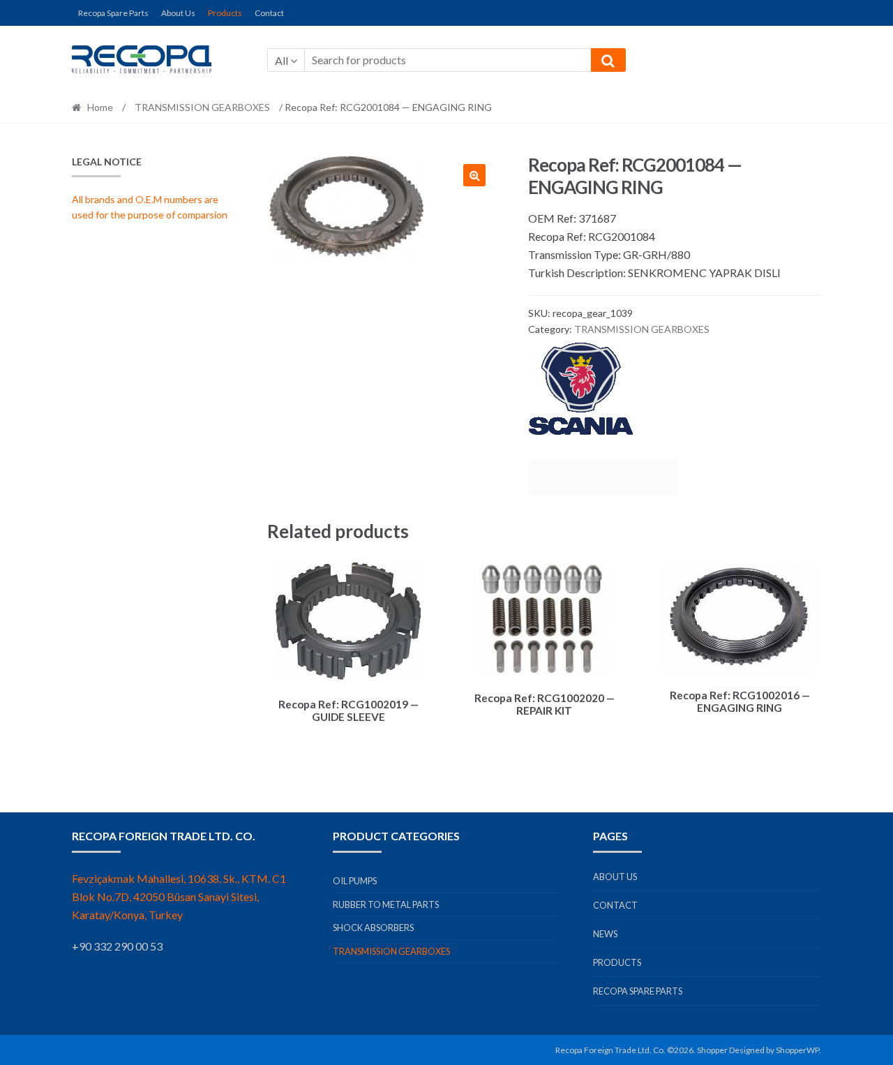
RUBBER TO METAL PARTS (386, 904)
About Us (178, 13)
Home (100, 107)
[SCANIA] (674, 389)
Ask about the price (603, 477)
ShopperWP (797, 1050)
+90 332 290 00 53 (117, 946)
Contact (269, 13)
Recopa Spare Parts (113, 13)
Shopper (712, 1050)
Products (225, 13)
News (605, 933)
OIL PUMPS (355, 880)
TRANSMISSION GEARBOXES (202, 107)
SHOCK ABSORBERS (373, 927)
